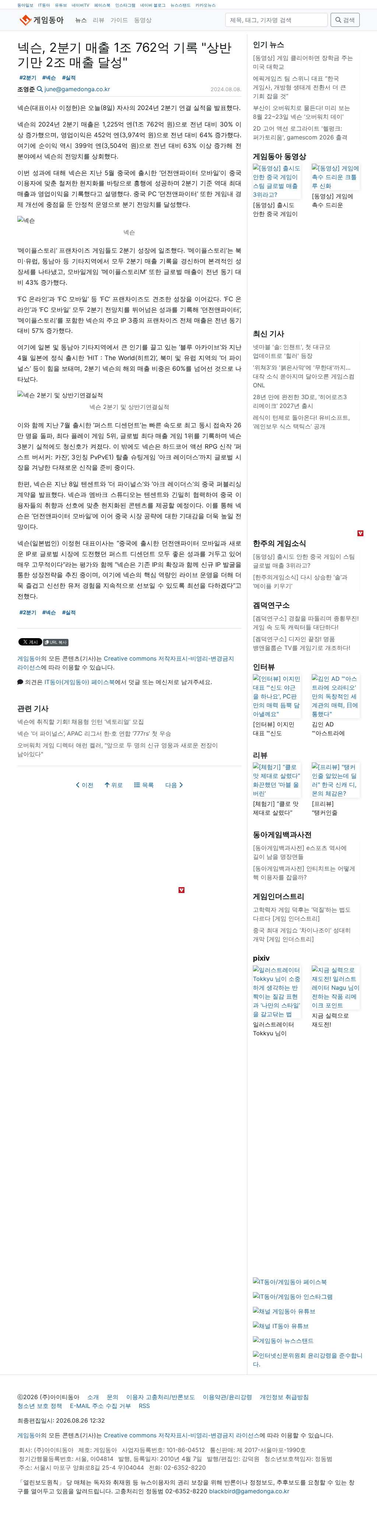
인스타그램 (125, 5)
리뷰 (99, 20)
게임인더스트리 (278, 896)
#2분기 (28, 77)
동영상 (143, 20)
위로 (116, 785)
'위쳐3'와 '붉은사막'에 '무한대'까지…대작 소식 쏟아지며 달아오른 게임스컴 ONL (304, 376)
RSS (144, 1405)
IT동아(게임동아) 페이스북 (80, 682)
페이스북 (102, 5)
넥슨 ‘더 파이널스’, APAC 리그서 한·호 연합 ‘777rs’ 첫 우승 (94, 733)
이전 (87, 785)
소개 (93, 1397)
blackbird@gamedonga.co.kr (249, 1491)
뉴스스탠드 (180, 5)
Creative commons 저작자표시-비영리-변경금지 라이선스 (182, 1435)
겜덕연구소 (271, 605)
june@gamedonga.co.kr (77, 89)
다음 (172, 785)
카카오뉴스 (205, 5)
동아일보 (25, 5)
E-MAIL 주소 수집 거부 (100, 1405)
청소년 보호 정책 (39, 1405)
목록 (147, 785)
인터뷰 (264, 666)
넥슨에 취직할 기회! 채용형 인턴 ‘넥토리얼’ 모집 (80, 721)
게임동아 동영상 (279, 156)
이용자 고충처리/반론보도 (160, 1397)
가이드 (119, 20)
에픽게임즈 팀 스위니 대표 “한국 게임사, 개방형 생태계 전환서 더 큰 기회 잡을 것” (299, 87)
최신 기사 (268, 333)
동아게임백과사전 (282, 834)
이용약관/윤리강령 (227, 1397)
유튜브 (61, 5)
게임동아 (29, 658)
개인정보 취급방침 (284, 1397)
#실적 (69, 77)
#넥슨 (49, 77)
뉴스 (81, 20)
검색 (348, 20)
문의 (113, 1397)
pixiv (261, 958)
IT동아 (44, 5)
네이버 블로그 (153, 5)
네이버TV (80, 5)
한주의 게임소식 (279, 543)
